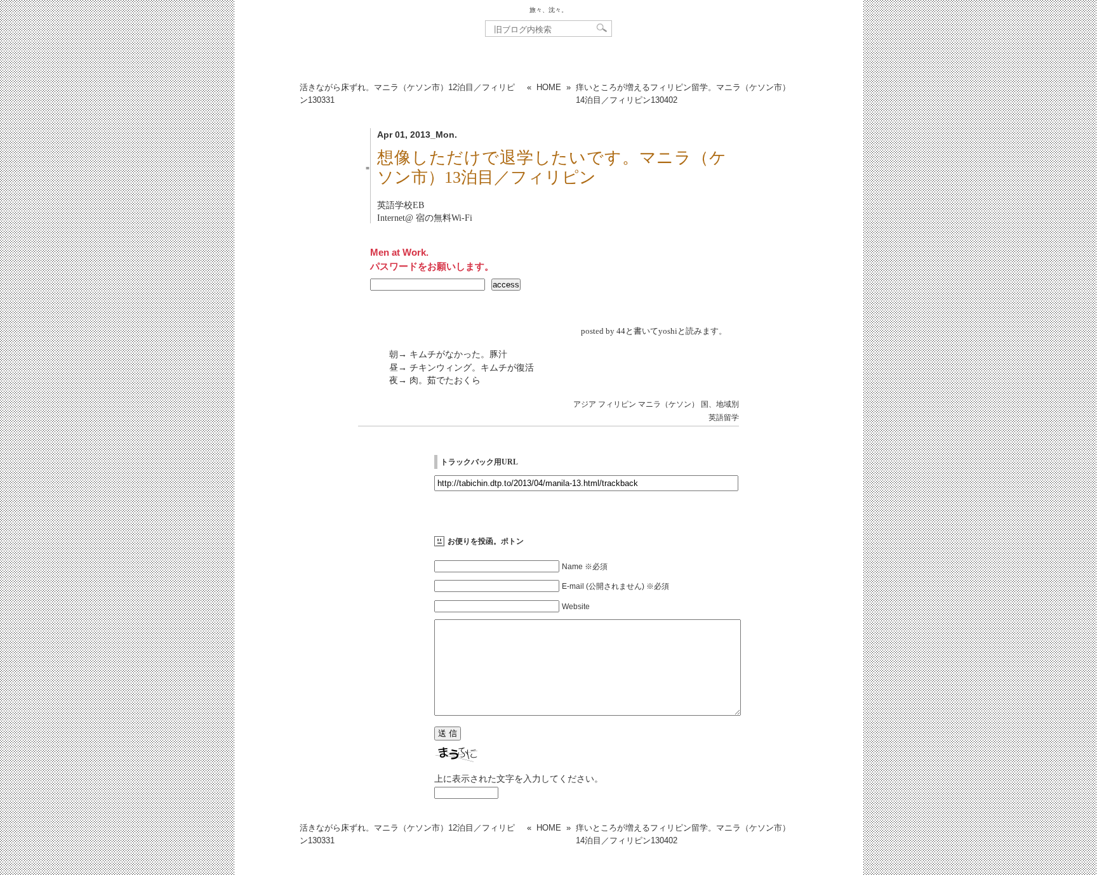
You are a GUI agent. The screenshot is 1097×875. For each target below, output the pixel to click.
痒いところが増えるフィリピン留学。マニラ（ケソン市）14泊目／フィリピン (683, 93)
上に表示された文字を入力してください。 (518, 778)
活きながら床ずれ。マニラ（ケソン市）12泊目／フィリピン (407, 93)
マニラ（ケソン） (668, 404)
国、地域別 (720, 404)
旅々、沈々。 (548, 9)
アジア (584, 404)
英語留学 (723, 417)
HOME (548, 87)
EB (418, 205)
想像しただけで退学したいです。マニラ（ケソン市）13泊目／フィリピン (551, 167)
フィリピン (617, 404)
